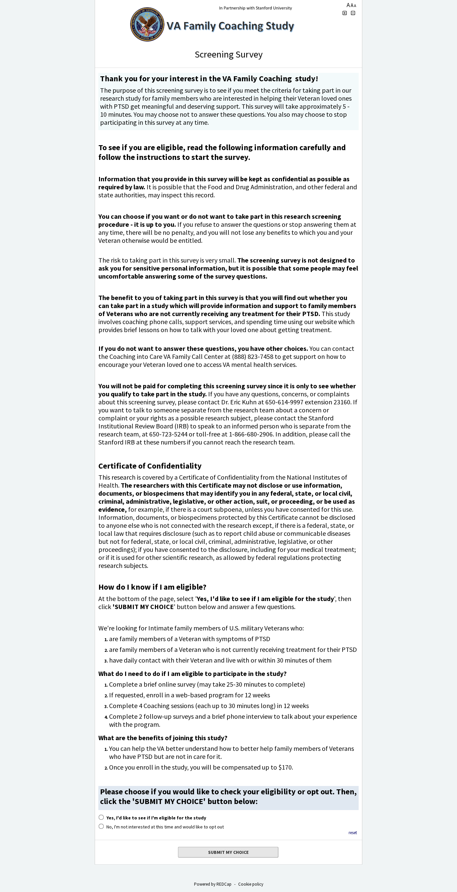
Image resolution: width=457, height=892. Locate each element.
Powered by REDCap (213, 884)
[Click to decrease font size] (353, 13)
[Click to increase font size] (344, 13)
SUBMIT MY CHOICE (228, 852)
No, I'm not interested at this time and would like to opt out (165, 827)
